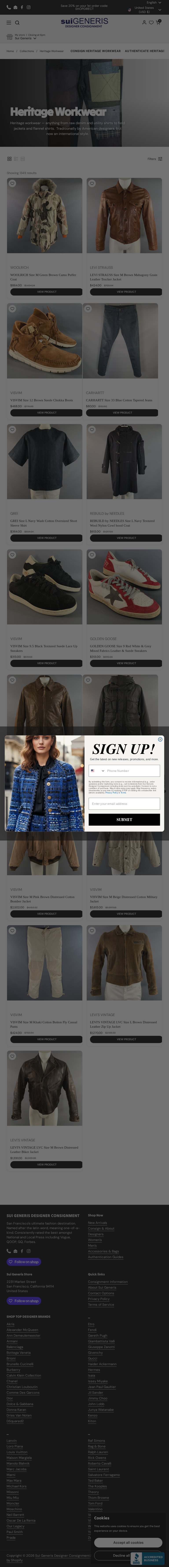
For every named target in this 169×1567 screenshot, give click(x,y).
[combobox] (97, 771)
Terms (123, 793)
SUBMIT (124, 819)
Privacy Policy (111, 793)
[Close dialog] (160, 739)
